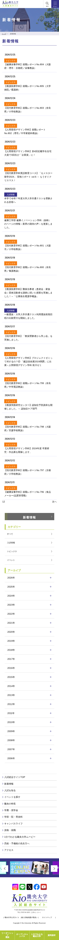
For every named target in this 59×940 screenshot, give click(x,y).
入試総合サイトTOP (14, 777)
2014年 (11, 686)
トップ (4, 34)
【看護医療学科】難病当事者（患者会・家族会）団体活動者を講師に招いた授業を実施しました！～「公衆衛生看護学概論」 (28, 293)
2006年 (11, 758)
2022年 (11, 613)
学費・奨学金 (11, 810)
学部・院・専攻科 (13, 816)
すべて (10, 534)
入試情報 (11, 543)
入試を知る (10, 790)
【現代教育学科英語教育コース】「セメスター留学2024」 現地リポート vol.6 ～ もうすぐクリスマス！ (28, 177)
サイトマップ (47, 917)
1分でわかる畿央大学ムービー (19, 837)
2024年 (11, 595)
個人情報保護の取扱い (29, 917)
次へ (54, 501)
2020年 (11, 632)
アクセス (8, 850)
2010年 (11, 722)
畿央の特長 (10, 803)
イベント (11, 560)
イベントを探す (12, 797)
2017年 (11, 659)
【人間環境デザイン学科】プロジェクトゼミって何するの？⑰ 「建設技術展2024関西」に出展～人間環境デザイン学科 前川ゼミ (28, 361)
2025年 (11, 586)
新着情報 (29, 517)
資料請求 (52, 935)
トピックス (12, 551)
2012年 (11, 704)
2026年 (11, 577)
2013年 (11, 695)
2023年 (11, 604)
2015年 (11, 677)
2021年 (11, 623)
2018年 (11, 650)
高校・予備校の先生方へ (17, 843)
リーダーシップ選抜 (7, 935)
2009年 (11, 731)
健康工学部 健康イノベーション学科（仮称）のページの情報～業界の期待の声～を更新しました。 (28, 224)
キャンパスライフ (13, 823)
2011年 (11, 713)
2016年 (11, 668)
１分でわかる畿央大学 (37, 935)
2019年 (11, 641)
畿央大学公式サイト (12, 917)
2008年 (11, 740)
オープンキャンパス (22, 935)
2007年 (11, 749)
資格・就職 (10, 830)
